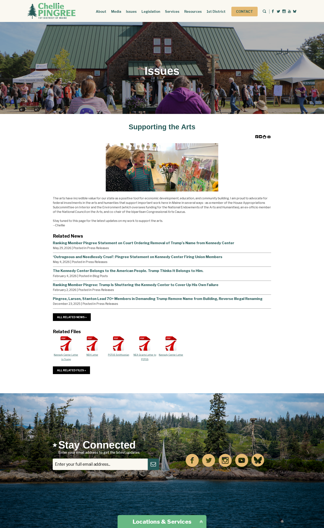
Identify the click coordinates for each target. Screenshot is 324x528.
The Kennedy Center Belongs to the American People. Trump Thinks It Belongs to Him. (128, 271)
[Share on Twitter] (260, 136)
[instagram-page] (284, 12)
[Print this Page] (264, 136)
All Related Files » (71, 370)
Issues (131, 12)
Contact (244, 12)
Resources (193, 12)
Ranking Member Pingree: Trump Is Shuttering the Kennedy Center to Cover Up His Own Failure (135, 285)
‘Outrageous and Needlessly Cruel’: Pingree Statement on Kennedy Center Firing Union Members (137, 257)
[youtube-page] (289, 12)
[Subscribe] (153, 464)
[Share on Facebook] (256, 136)
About (101, 12)
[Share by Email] (269, 136)
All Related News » (72, 317)
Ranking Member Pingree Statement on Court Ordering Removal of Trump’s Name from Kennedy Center (143, 243)
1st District (216, 12)
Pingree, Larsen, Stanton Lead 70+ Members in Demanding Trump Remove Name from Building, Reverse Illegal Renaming (157, 299)
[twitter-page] (278, 12)
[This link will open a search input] (264, 12)
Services (172, 12)
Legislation (151, 12)
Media (116, 12)
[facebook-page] (272, 12)
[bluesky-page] (294, 11)
